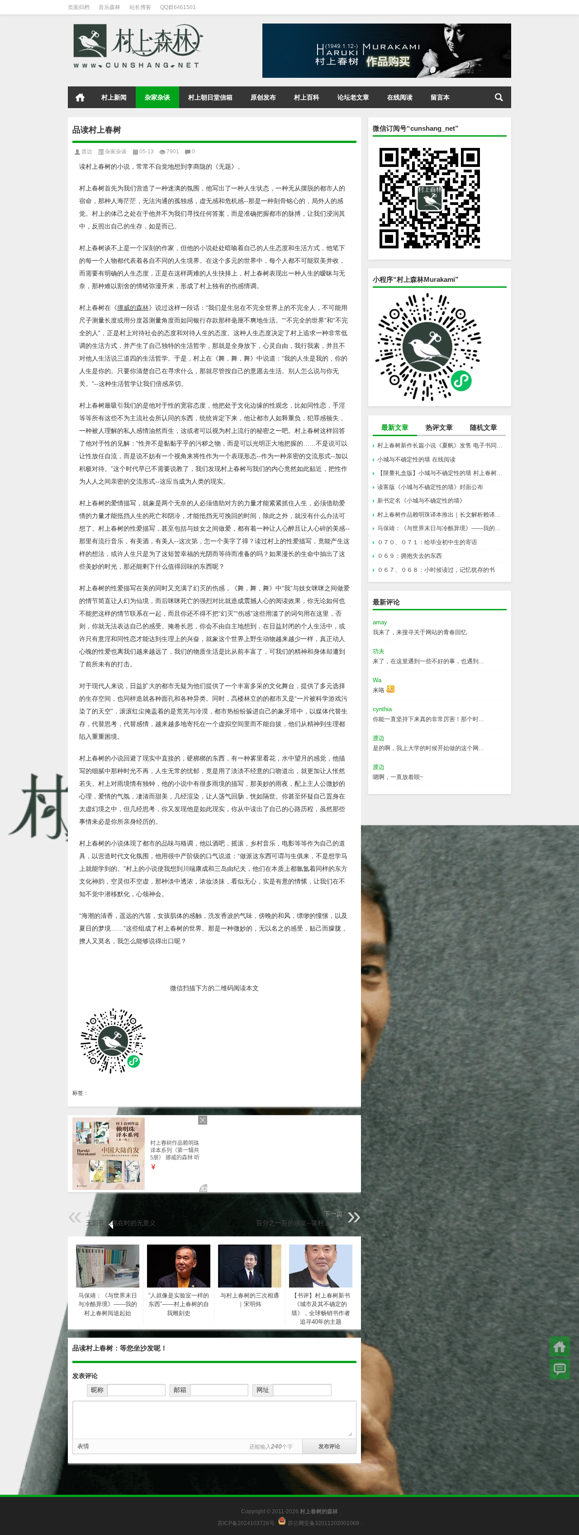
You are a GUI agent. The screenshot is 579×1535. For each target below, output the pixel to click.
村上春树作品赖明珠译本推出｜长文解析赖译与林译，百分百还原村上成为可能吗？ (442, 514)
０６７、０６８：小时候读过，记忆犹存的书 (436, 569)
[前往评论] (560, 1369)
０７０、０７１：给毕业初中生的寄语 (427, 542)
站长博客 (140, 7)
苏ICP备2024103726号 (246, 1523)
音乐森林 (109, 7)
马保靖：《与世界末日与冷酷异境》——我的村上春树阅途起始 (442, 528)
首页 (80, 97)
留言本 (440, 97)
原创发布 (263, 97)
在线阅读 (400, 97)
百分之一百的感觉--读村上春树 (299, 1222)
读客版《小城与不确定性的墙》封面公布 (430, 487)
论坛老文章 (353, 97)
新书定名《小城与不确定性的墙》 (421, 500)
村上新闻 (114, 97)
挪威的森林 (133, 307)
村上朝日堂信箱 (210, 97)
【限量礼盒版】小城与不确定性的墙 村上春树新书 (442, 473)
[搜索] (499, 97)
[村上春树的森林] (137, 26)
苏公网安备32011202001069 (323, 1523)
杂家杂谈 (157, 97)
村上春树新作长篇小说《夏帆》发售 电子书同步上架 (442, 445)
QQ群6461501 (178, 7)
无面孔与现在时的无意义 (121, 1222)
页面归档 (79, 7)
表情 (83, 1446)
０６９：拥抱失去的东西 (409, 555)
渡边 (86, 151)
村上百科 (306, 97)
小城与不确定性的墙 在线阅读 (416, 459)
